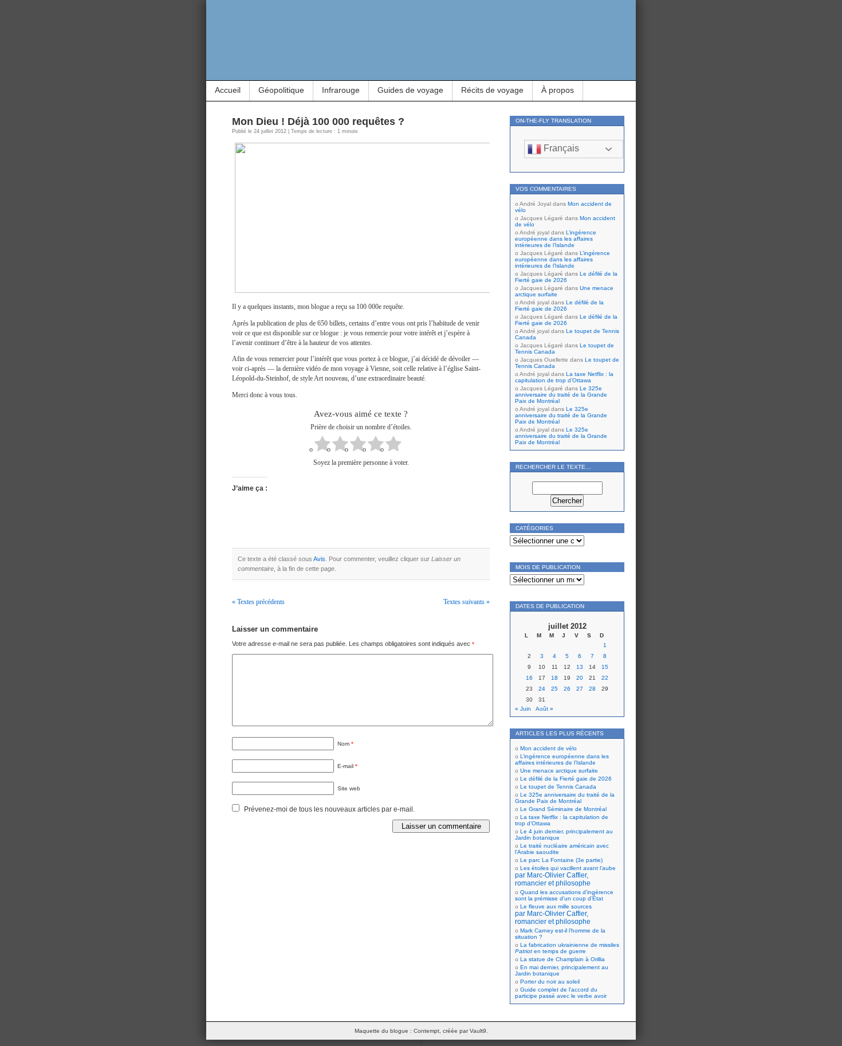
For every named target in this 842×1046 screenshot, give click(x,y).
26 (567, 688)
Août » (544, 709)
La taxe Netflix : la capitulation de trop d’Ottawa (564, 377)
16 (529, 678)
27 (579, 688)
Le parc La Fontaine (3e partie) (561, 860)
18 (554, 678)
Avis (319, 558)
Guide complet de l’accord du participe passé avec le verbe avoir (561, 992)
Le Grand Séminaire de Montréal (563, 809)
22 (604, 678)
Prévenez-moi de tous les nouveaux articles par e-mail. (329, 809)
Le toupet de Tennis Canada (558, 786)
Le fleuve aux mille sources (553, 914)
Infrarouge (341, 90)
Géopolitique (281, 90)
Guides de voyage (410, 90)
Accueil (228, 90)
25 (554, 688)
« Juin (523, 709)
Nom (345, 744)
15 (604, 667)
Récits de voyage (492, 90)
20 (579, 678)
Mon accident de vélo (548, 748)
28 (592, 688)
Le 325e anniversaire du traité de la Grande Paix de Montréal (561, 394)
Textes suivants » (466, 602)
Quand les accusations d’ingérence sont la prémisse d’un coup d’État (564, 895)
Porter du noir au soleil (550, 981)
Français (560, 148)
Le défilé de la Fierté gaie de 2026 (566, 277)
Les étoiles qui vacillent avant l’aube (565, 876)
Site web (348, 788)
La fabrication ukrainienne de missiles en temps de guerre (567, 948)
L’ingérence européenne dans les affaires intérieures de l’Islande (555, 238)
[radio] (322, 445)
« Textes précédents (258, 602)
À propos (557, 90)
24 (541, 688)
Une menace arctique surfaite (559, 770)
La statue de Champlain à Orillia (562, 959)
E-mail (347, 766)
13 (579, 667)
